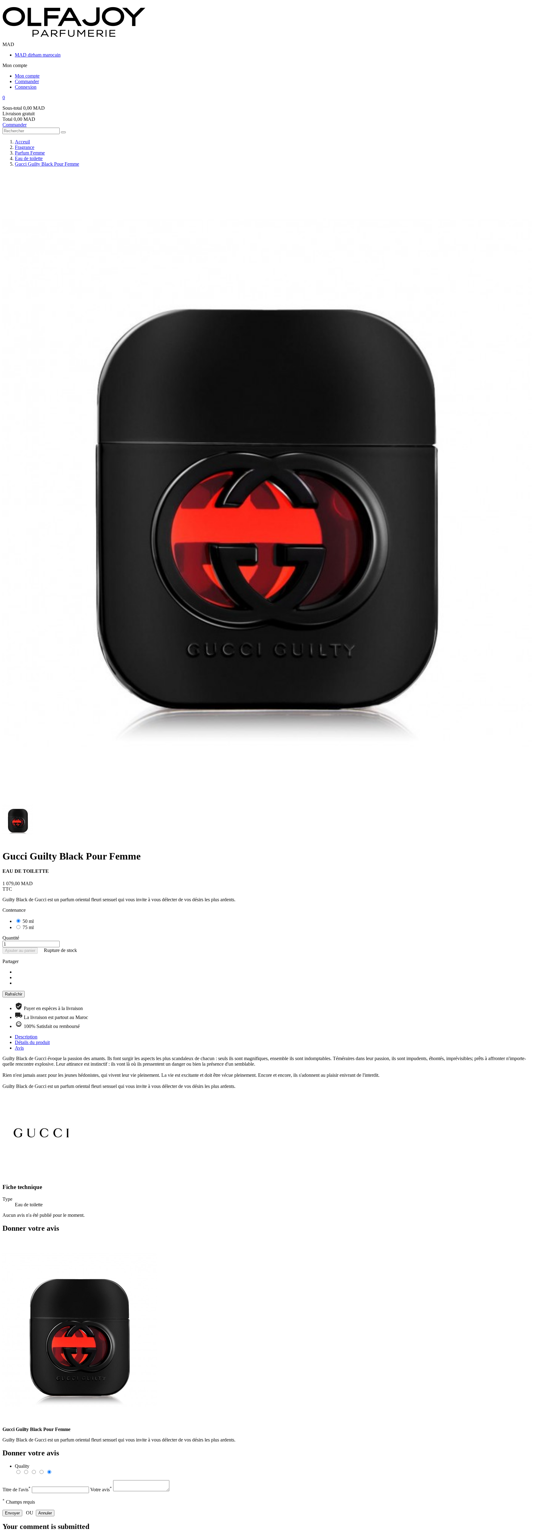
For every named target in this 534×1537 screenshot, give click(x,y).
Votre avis (101, 1489)
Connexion (25, 87)
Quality (22, 1466)
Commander (27, 81)
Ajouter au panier (20, 950)
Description (26, 1036)
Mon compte (27, 76)
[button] (267, 97)
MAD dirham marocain (38, 54)
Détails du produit (32, 1042)
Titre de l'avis (16, 1489)
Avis (19, 1048)
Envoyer (12, 1513)
